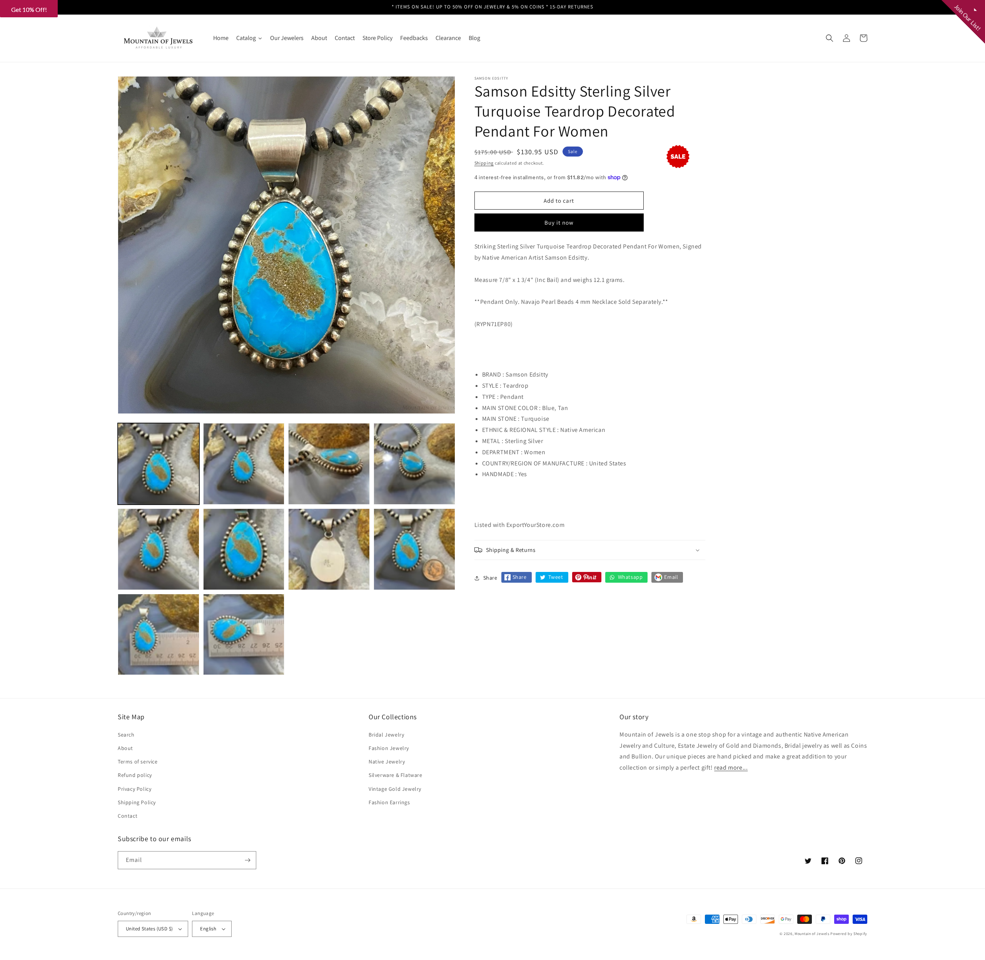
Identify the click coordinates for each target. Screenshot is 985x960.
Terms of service (138, 761)
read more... (731, 767)
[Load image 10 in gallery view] (244, 634)
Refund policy (135, 775)
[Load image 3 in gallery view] (329, 464)
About (125, 748)
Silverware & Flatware (395, 775)
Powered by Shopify (848, 933)
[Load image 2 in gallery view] (244, 464)
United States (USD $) (149, 928)
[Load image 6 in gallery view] (244, 549)
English (208, 928)
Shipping (484, 163)
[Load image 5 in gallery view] (158, 549)
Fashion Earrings (389, 802)
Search (126, 734)
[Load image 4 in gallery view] (414, 464)
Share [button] (490, 577)
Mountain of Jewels (812, 933)
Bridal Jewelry (386, 734)
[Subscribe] (247, 860)
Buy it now (559, 222)
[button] (829, 38)
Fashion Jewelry (389, 748)
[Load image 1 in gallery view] (158, 464)
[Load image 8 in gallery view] (414, 549)
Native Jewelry (387, 761)
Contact (127, 815)
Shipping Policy (137, 802)
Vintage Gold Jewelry (395, 788)
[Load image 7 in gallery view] (329, 549)
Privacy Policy (134, 788)
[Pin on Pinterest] (586, 577)
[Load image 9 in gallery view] (158, 634)
